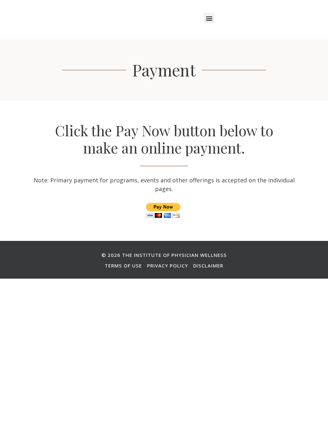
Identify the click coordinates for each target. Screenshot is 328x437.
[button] (209, 18)
